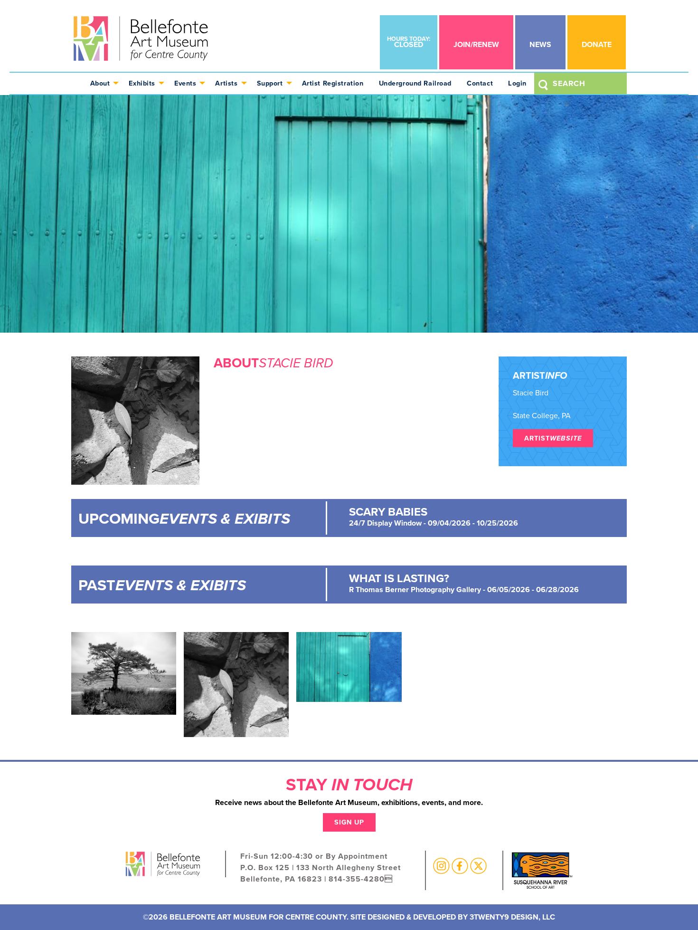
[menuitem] (102, 83)
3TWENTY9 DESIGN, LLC (512, 916)
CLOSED (408, 42)
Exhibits (142, 83)
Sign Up (349, 822)
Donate (597, 44)
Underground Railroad (415, 83)
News (540, 44)
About (100, 83)
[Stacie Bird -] (123, 672)
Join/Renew (476, 44)
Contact (480, 83)
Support (270, 83)
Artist (553, 438)
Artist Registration (333, 83)
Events (185, 83)
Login (517, 83)
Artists (226, 83)
